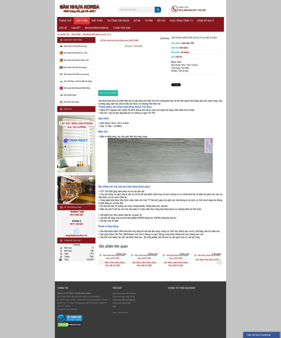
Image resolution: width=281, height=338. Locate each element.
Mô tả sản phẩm (108, 93)
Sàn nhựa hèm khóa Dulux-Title (96, 34)
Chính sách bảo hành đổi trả (124, 300)
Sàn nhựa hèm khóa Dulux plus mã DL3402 (144, 262)
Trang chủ (65, 34)
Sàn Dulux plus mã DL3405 (207, 259)
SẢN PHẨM (75, 34)
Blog (114, 306)
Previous (101, 262)
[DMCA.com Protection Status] (69, 324)
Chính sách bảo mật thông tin (124, 293)
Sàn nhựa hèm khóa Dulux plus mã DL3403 (113, 262)
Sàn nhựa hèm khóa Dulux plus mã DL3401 (176, 262)
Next (219, 262)
